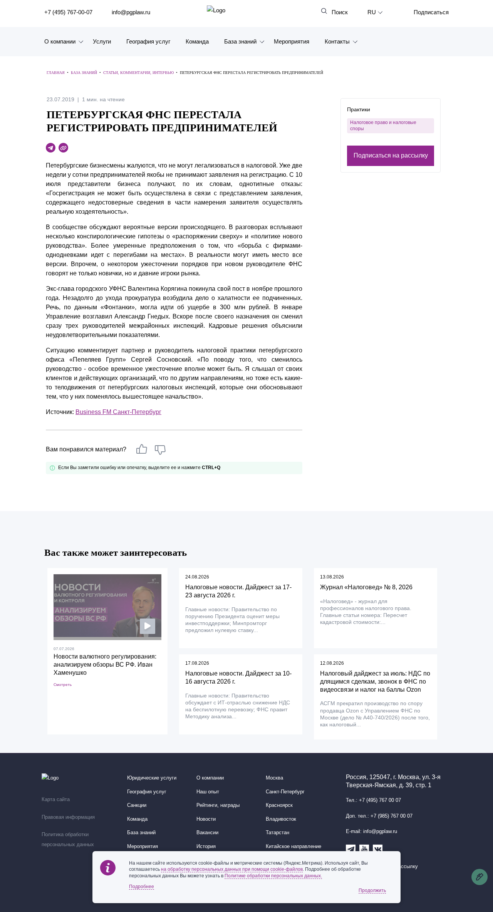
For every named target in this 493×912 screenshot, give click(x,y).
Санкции (136, 805)
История (206, 846)
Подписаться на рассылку (391, 156)
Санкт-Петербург (285, 792)
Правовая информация (68, 817)
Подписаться (431, 12)
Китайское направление (293, 846)
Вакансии (207, 832)
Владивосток (281, 819)
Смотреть (63, 684)
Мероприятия (291, 41)
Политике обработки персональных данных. (273, 875)
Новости (206, 819)
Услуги (102, 41)
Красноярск (279, 805)
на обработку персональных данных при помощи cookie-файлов (232, 869)
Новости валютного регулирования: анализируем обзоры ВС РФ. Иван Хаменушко (105, 664)
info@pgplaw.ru (131, 12)
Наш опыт (207, 792)
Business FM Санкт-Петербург (118, 412)
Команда (197, 41)
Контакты (337, 41)
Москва (274, 778)
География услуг (148, 41)
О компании (59, 41)
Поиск (340, 12)
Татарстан (277, 832)
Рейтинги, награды (218, 805)
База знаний (240, 41)
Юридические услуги (151, 778)
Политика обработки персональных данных (68, 839)
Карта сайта (56, 799)
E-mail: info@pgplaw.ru (371, 831)
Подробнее (141, 886)
